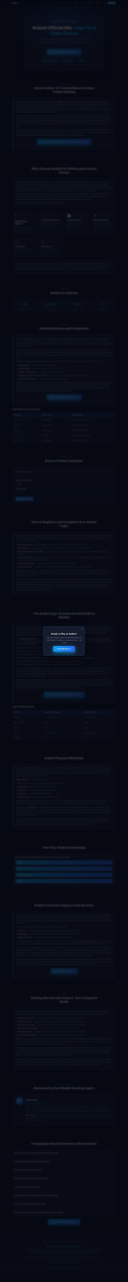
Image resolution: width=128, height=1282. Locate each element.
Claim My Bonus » (64, 649)
